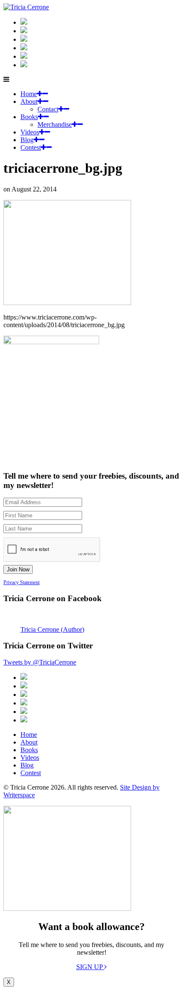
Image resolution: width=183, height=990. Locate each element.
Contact (47, 109)
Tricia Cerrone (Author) (52, 629)
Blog (27, 139)
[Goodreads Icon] (23, 47)
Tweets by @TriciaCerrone (39, 662)
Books (29, 116)
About (28, 101)
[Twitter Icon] (23, 56)
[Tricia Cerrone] (26, 7)
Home (28, 93)
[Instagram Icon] (23, 22)
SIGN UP (90, 966)
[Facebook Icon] (23, 39)
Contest (30, 147)
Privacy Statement (21, 582)
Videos (29, 132)
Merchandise (54, 124)
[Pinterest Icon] (23, 64)
